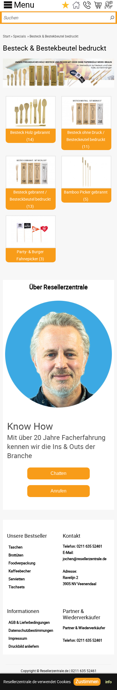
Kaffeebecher (20, 570)
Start (6, 36)
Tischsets (17, 586)
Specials (19, 36)
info (108, 681)
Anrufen (58, 491)
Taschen (15, 547)
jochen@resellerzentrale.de (84, 558)
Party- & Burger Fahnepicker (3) (30, 255)
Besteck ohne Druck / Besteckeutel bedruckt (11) (85, 139)
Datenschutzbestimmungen (31, 630)
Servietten (17, 578)
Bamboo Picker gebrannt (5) (86, 195)
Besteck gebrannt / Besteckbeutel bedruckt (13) (30, 199)
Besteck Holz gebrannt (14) (30, 136)
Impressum (18, 638)
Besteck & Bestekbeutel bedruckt (54, 36)
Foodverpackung (22, 563)
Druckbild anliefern (24, 646)
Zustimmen (87, 681)
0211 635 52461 (89, 546)
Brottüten (16, 555)
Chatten (58, 473)
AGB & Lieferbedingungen (29, 622)
